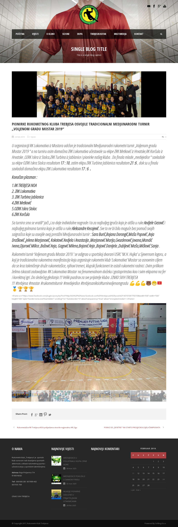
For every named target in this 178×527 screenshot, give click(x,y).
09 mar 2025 (71, 468)
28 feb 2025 (71, 505)
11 (133, 473)
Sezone (65, 34)
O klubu (50, 34)
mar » (138, 490)
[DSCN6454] (89, 94)
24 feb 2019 (20, 137)
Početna (20, 34)
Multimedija (120, 34)
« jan (133, 490)
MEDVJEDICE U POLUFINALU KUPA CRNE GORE (75, 461)
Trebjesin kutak (98, 34)
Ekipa (79, 34)
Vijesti (35, 34)
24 (164, 479)
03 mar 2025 (71, 483)
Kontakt (138, 34)
